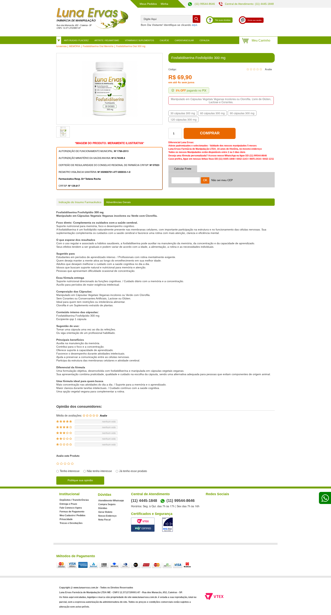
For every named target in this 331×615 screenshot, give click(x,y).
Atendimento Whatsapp (111, 500)
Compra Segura (107, 504)
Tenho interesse (69, 471)
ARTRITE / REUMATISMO (106, 40)
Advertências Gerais (118, 202)
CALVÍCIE (164, 40)
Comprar (210, 133)
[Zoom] (63, 132)
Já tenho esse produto (133, 471)
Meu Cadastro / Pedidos (72, 515)
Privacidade (66, 519)
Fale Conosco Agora (71, 507)
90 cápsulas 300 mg (242, 113)
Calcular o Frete (185, 178)
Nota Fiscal (104, 519)
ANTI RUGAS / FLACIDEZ (76, 40)
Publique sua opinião (80, 480)
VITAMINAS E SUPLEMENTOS (139, 40)
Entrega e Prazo (68, 504)
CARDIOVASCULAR (184, 40)
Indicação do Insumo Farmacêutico (80, 202)
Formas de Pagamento (72, 511)
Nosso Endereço (107, 516)
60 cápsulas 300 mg (212, 113)
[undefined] (109, 89)
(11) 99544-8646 (204, 3)
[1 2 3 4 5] (65, 464)
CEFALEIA (204, 40)
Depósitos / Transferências (74, 500)
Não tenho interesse (99, 471)
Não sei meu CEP (222, 180)
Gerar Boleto (105, 512)
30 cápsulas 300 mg (182, 113)
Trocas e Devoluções (71, 523)
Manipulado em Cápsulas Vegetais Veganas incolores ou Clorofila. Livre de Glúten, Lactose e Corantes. (221, 100)
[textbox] (170, 19)
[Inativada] (167, 525)
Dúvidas (102, 508)
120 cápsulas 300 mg (183, 119)
